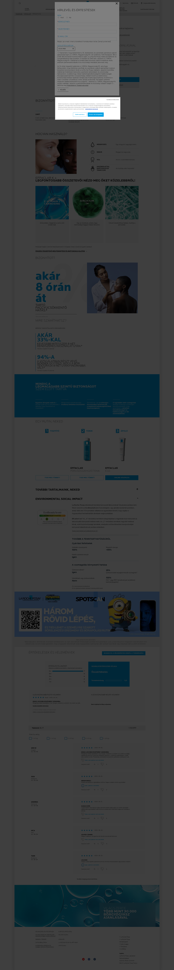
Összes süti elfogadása (96, 114)
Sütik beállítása (79, 114)
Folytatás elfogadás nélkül (113, 99)
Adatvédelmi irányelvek (91, 109)
